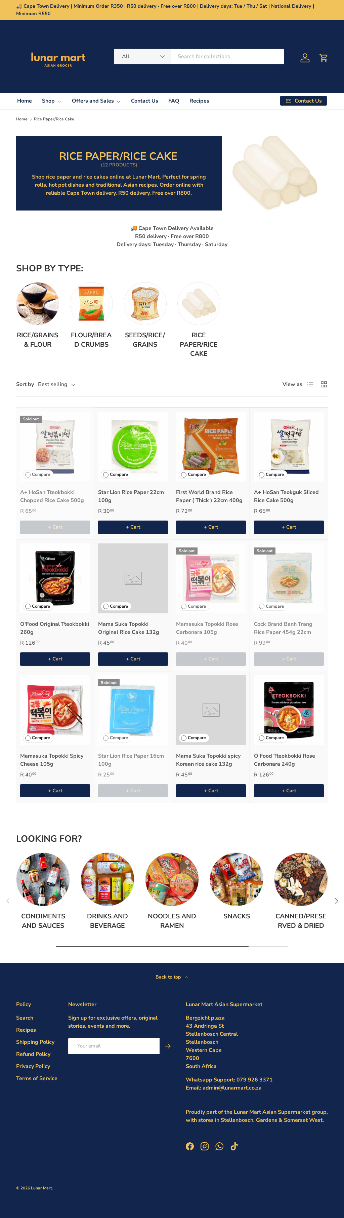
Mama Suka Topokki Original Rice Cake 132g (128, 628)
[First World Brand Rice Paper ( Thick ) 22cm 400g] (211, 447)
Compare (41, 474)
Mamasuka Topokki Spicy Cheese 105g (51, 760)
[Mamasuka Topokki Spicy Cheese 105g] (55, 710)
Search (24, 1018)
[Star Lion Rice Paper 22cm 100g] (133, 447)
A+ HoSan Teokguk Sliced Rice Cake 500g (286, 496)
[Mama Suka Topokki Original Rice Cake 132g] (133, 578)
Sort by (25, 384)
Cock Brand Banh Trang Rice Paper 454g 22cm (283, 628)
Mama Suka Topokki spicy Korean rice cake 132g (208, 760)
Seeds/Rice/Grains (145, 340)
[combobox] (199, 56)
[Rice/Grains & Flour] (37, 303)
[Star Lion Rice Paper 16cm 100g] (133, 710)
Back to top (169, 977)
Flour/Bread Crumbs (91, 340)
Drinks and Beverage (107, 921)
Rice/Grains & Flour (37, 340)
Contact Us (144, 101)
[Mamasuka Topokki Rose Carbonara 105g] (211, 578)
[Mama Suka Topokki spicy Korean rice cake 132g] (211, 710)
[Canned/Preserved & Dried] (301, 879)
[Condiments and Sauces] (43, 879)
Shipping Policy (35, 1042)
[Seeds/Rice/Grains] (145, 303)
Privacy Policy (33, 1066)
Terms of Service (36, 1078)
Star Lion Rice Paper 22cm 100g (131, 496)
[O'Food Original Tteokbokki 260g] (55, 578)
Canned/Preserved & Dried (301, 921)
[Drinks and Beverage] (107, 879)
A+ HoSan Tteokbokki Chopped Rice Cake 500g (52, 496)
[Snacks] (236, 879)
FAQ (173, 101)
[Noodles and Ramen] (172, 879)
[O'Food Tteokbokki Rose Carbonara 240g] (289, 710)
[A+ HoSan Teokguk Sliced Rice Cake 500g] (289, 447)
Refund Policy (33, 1054)
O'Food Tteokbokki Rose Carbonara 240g (284, 760)
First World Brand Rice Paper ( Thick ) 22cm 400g (209, 496)
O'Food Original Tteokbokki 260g (54, 628)
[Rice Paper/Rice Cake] (199, 303)
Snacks (236, 916)
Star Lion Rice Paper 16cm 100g (131, 760)
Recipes (199, 101)
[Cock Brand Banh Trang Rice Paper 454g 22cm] (289, 578)
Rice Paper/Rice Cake (54, 119)
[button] (323, 57)
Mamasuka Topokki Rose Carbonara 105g (207, 628)
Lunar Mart (41, 1188)
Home (24, 101)
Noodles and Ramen (172, 921)
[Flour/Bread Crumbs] (91, 303)
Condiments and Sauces (43, 921)
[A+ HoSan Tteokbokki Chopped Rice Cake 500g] (55, 447)
